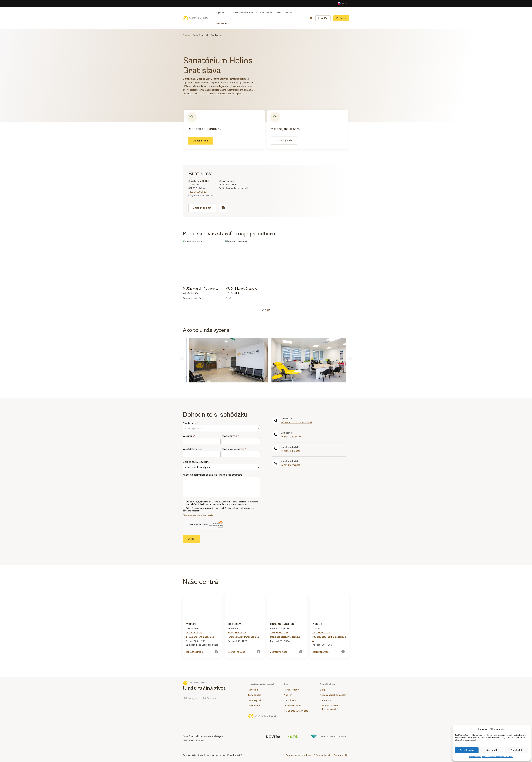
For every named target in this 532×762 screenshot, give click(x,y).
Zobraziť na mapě (194, 651)
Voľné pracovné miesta (296, 710)
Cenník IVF (325, 700)
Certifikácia (290, 700)
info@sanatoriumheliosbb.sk (285, 636)
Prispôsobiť (516, 750)
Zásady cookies (475, 757)
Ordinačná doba (292, 705)
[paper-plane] (275, 420)
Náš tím (288, 695)
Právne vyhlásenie (322, 755)
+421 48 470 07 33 (279, 632)
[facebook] (216, 651)
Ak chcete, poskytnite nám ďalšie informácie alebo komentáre (212, 474)
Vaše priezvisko (230, 436)
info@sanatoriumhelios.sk (200, 636)
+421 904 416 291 (290, 451)
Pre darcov (254, 705)
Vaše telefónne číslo (192, 449)
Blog (322, 689)
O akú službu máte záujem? (196, 461)
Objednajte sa (190, 423)
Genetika (253, 689)
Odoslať (191, 538)
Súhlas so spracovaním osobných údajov (497, 757)
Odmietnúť (491, 750)
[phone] (275, 434)
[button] (227, 12)
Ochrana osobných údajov (298, 755)
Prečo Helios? (291, 689)
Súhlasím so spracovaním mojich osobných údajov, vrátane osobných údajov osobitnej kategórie (218, 509)
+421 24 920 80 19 (197, 191)
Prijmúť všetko (467, 750)
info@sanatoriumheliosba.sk (296, 422)
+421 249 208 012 (290, 465)
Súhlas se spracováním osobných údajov (198, 515)
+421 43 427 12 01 (195, 632)
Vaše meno (189, 436)
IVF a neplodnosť (256, 700)
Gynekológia (254, 695)
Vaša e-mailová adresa (234, 449)
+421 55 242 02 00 (321, 632)
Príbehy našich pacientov (333, 695)
